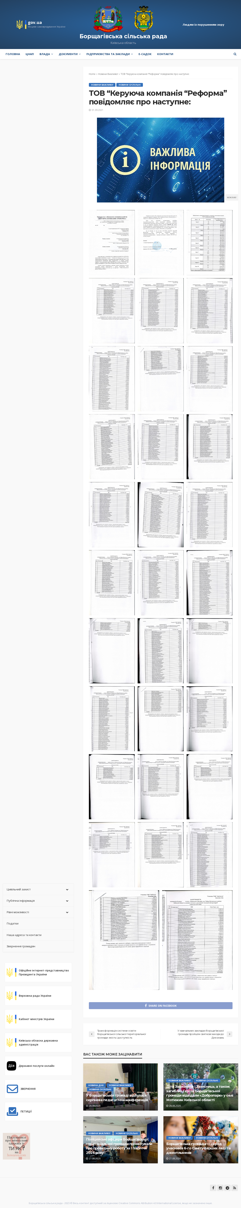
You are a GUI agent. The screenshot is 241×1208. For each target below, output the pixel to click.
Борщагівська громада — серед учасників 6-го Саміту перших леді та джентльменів (198, 1148)
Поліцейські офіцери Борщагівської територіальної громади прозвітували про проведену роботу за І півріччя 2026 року (119, 1146)
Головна (13, 54)
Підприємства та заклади (108, 54)
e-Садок (145, 54)
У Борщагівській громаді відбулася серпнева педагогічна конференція (117, 1097)
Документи (68, 54)
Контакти (165, 54)
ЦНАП (30, 54)
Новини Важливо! (102, 84)
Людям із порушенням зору (203, 24)
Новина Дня (96, 1085)
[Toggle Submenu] (67, 889)
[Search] (235, 54)
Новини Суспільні (130, 84)
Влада (45, 54)
